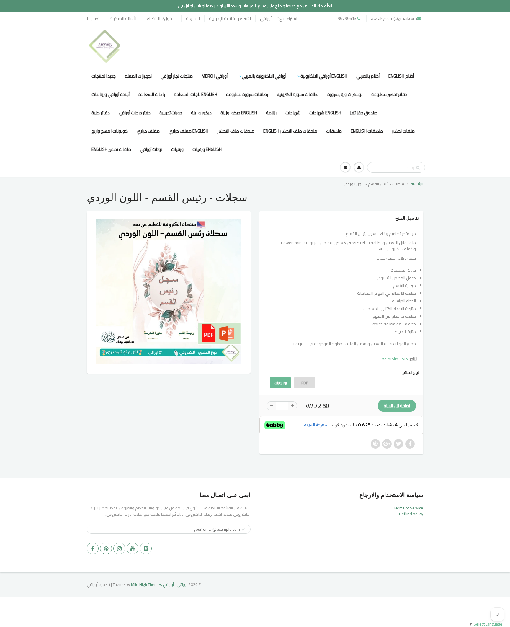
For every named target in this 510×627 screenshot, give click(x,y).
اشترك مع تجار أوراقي (278, 18)
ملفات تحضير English (111, 149)
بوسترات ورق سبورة (344, 94)
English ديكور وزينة (238, 112)
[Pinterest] (106, 548)
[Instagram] (119, 548)
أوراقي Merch (215, 76)
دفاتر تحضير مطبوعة (389, 94)
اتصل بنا (94, 18)
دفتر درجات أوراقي (135, 112)
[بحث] (418, 167)
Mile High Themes (146, 584)
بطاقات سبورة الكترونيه (297, 94)
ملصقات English (367, 131)
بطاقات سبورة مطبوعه (247, 94)
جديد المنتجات (103, 76)
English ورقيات (207, 149)
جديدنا (291, 6)
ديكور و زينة (201, 112)
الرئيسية (417, 184)
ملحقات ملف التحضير (235, 131)
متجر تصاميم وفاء (393, 359)
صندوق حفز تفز (363, 112)
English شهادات (325, 112)
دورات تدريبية (170, 112)
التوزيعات (249, 6)
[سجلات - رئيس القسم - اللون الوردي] (168, 291)
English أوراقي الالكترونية (323, 76)
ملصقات (334, 131)
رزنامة (271, 112)
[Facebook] (93, 548)
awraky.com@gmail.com (394, 18)
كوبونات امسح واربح (109, 131)
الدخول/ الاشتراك (162, 18)
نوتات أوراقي (151, 149)
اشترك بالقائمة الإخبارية (230, 18)
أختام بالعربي (368, 76)
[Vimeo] (146, 548)
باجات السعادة (151, 94)
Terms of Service (408, 508)
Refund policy (411, 514)
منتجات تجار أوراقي (177, 76)
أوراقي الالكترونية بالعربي (264, 76)
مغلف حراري (148, 131)
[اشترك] (243, 529)
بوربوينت (280, 382)
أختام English (401, 76)
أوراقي (181, 584)
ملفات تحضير (403, 131)
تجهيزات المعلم (138, 76)
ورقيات (177, 149)
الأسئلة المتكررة (124, 18)
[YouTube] (132, 548)
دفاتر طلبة (100, 112)
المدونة (193, 18)
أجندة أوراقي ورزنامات (110, 94)
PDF (304, 382)
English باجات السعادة (195, 94)
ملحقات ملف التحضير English (290, 131)
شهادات (292, 112)
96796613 (347, 18)
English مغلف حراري (188, 131)
